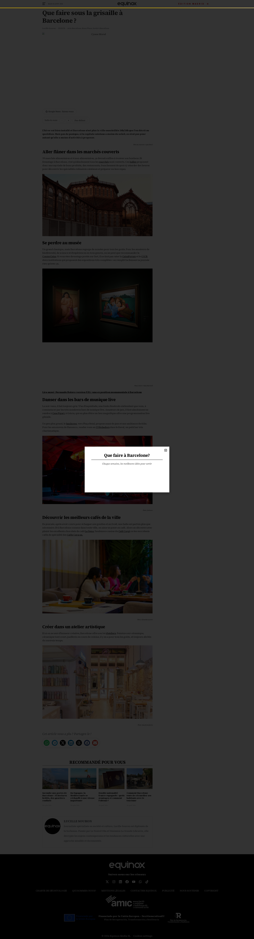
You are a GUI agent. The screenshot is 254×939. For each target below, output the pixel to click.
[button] (166, 450)
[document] (127, 469)
